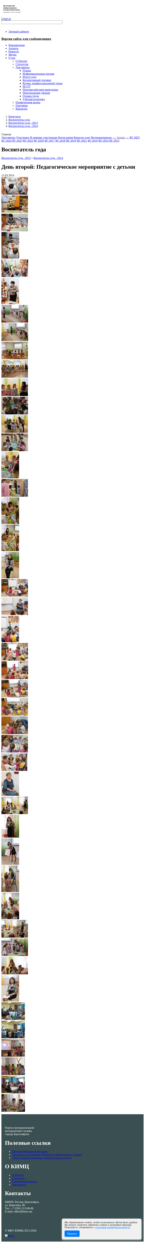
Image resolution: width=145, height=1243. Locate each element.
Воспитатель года (19, 119)
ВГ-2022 (28, 140)
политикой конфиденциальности (112, 1227)
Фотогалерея (65, 137)
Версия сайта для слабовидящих (26, 39)
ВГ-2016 (93, 140)
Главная (6, 134)
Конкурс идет (82, 137)
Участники (22, 137)
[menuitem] (18, 31)
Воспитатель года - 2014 (23, 126)
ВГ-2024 (6, 140)
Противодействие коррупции (30, 1151)
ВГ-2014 (103, 140)
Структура (18, 1178)
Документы (8, 137)
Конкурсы (14, 116)
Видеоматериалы (101, 137)
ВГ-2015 (114, 140)
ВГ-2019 (71, 140)
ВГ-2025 (135, 137)
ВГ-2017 (50, 140)
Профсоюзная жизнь (24, 1181)
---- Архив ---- (120, 137)
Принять (72, 1233)
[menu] (76, 83)
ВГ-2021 (82, 140)
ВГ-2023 (17, 140)
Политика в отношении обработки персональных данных (47, 1154)
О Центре (18, 1175)
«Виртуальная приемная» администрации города (41, 1157)
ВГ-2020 (39, 140)
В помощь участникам (43, 137)
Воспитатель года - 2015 (23, 122)
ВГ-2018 (60, 140)
